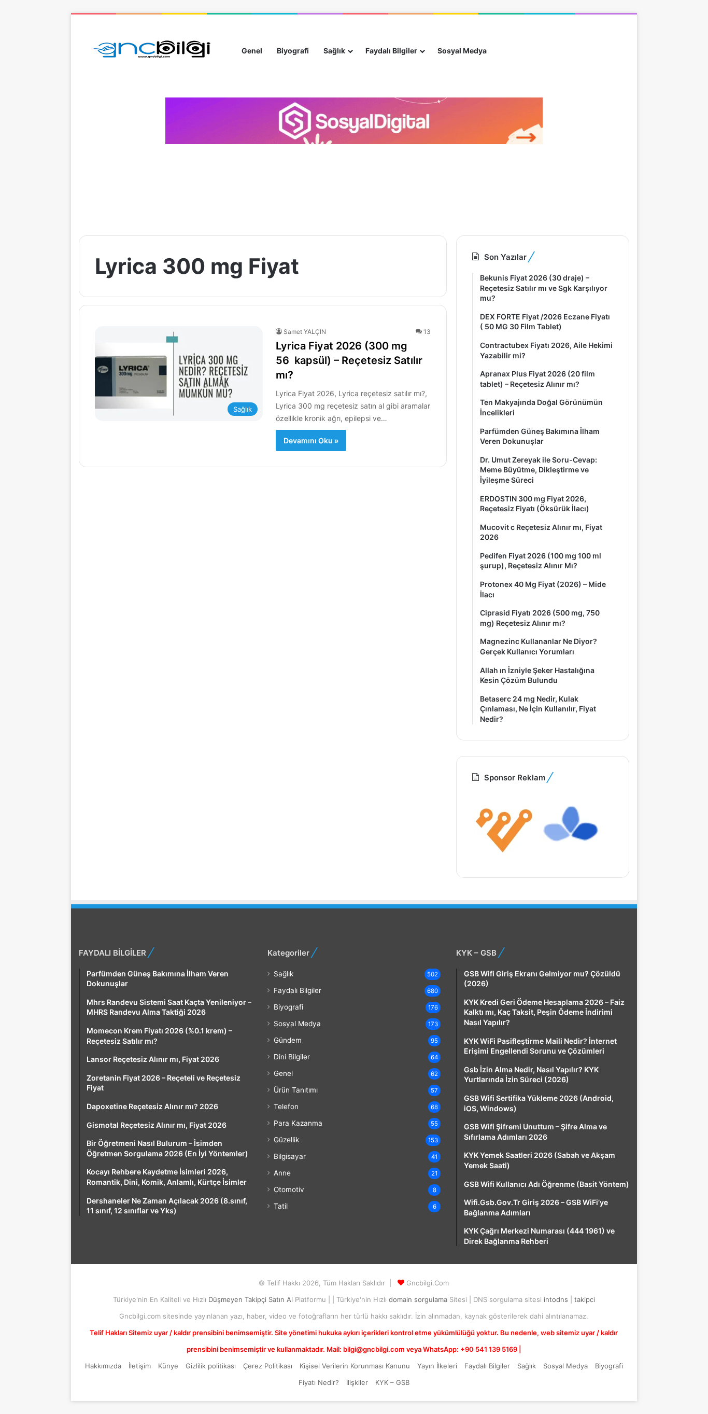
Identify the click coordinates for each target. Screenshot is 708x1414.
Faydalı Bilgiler (391, 50)
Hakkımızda (103, 1366)
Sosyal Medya (462, 50)
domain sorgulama (419, 1299)
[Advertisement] (265, 186)
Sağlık (334, 50)
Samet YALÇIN (305, 331)
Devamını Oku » (311, 440)
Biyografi (293, 50)
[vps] (571, 855)
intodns (557, 1299)
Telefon (286, 1106)
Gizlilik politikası (211, 1366)
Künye (168, 1366)
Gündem (288, 1040)
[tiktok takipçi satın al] (354, 120)
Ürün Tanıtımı (296, 1090)
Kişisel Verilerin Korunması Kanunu (355, 1366)
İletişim (140, 1366)
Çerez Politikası (267, 1366)
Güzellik (286, 1140)
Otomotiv (289, 1189)
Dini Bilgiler (292, 1057)
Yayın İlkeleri (437, 1366)
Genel (252, 50)
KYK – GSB (392, 1382)
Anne (282, 1173)
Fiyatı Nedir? (319, 1382)
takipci (584, 1299)
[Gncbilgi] (156, 51)
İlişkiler (357, 1382)
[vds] (504, 855)
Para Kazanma (298, 1123)
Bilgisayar (290, 1156)
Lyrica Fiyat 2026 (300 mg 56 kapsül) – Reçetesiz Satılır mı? (349, 360)
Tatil (281, 1206)
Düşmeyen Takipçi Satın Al (251, 1299)
